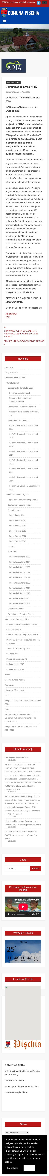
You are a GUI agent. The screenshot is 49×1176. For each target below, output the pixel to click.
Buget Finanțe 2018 (17, 531)
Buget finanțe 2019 (17, 525)
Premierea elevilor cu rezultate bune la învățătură (23, 641)
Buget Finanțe (14, 510)
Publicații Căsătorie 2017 (19, 598)
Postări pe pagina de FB (16, 659)
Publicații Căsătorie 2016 (19, 603)
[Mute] (33, 914)
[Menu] (4, 21)
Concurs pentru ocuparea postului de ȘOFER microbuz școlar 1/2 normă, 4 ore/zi (21, 835)
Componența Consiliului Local (20, 388)
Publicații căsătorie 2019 (19, 588)
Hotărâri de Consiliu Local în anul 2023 (23, 453)
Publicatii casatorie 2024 (19, 562)
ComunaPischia (12, 92)
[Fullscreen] (37, 914)
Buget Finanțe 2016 (17, 541)
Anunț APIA (11, 314)
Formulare (9, 685)
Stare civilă (12, 551)
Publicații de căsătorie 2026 (17, 758)
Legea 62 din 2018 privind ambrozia (21, 624)
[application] (23, 907)
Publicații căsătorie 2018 (19, 593)
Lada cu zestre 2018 (15, 669)
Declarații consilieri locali (19, 393)
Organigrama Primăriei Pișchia (21, 614)
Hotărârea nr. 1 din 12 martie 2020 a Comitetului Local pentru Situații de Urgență (21, 334)
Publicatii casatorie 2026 (19, 557)
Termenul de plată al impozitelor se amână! (24, 341)
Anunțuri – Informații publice (17, 619)
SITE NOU (9, 367)
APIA (8, 317)
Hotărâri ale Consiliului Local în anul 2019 (24, 487)
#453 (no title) (12, 654)
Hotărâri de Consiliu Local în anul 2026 (23, 427)
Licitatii (8, 695)
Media (7, 675)
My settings (12, 1168)
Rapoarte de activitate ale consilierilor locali (20, 400)
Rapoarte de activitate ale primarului (23, 500)
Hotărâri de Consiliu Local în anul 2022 (23, 462)
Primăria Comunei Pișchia (17, 494)
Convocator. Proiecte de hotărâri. (22, 407)
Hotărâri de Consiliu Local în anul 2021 (23, 470)
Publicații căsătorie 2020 (19, 583)
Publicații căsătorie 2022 (19, 572)
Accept (29, 1168)
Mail (7, 709)
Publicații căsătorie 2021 (19, 577)
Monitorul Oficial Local (14, 690)
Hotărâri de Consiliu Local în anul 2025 (23, 436)
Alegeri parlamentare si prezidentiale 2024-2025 (21, 728)
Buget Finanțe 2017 (17, 536)
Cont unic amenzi (13, 629)
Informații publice (13, 82)
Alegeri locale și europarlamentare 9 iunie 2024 (23, 702)
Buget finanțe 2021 (17, 515)
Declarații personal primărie (19, 505)
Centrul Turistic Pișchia (15, 680)
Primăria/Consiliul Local (15, 378)
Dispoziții (11, 546)
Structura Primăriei (16, 609)
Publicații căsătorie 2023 (19, 567)
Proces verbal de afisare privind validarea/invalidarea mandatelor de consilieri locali (20, 717)
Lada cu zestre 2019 (15, 664)
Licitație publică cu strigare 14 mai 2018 (23, 635)
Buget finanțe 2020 (17, 520)
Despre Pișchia (11, 372)
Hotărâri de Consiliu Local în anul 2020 (23, 479)
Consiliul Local (12, 383)
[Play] (8, 914)
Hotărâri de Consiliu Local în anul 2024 (23, 444)
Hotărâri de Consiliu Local (19, 421)
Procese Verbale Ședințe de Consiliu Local (23, 413)
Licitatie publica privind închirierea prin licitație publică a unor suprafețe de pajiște (23, 823)
